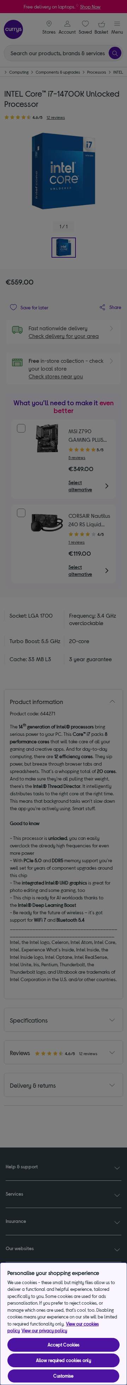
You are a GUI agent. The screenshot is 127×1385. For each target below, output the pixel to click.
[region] (63, 1324)
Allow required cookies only (63, 1360)
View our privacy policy (44, 1330)
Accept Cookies (64, 1344)
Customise (63, 1376)
